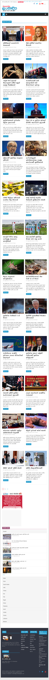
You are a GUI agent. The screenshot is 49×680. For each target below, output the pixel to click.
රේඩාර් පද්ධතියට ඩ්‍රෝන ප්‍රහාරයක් (18, 554)
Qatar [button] (4, 578)
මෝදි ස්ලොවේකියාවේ (34, 468)
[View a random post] (45, 14)
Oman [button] (4, 603)
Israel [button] (4, 609)
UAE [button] (4, 587)
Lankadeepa (32, 635)
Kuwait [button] (4, 531)
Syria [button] (4, 581)
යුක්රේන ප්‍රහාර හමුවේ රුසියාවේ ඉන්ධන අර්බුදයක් (34, 355)
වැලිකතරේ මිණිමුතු (24, 647)
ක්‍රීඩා (22, 643)
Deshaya (32, 645)
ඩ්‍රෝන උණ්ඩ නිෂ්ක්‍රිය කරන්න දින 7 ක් (19, 561)
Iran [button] (4, 593)
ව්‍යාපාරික (23, 641)
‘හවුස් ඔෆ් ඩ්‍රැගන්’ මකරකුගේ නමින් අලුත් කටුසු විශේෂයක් (11, 83)
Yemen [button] (4, 615)
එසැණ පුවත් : (20, 1)
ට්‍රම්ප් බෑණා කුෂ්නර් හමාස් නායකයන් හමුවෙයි (33, 1)
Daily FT (31, 641)
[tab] (24, 531)
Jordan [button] (4, 612)
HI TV (31, 651)
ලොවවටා (23, 639)
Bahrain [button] (5, 621)
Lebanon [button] (5, 618)
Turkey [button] (4, 590)
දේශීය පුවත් (23, 637)
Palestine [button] (5, 606)
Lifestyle (22, 649)
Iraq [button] (4, 596)
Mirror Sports (32, 649)
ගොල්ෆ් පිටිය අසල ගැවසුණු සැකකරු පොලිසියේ (10, 239)
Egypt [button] (4, 600)
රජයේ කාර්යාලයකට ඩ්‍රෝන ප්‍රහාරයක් (19, 568)
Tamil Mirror (32, 647)
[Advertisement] (11, 518)
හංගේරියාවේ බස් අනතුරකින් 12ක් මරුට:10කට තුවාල (32, 83)
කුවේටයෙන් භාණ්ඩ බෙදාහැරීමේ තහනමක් (20, 547)
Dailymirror (32, 637)
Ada (31, 643)
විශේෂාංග (23, 645)
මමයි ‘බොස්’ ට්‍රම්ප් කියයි (12, 468)
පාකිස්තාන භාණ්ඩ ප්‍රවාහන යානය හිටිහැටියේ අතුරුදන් (13, 355)
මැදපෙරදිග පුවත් (24, 635)
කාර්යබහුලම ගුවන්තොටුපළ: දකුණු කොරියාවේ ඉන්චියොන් (34, 160)
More (4, 574)
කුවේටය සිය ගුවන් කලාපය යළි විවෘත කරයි (20, 534)
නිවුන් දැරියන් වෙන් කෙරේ (36, 430)
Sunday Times (33, 639)
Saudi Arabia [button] (6, 584)
